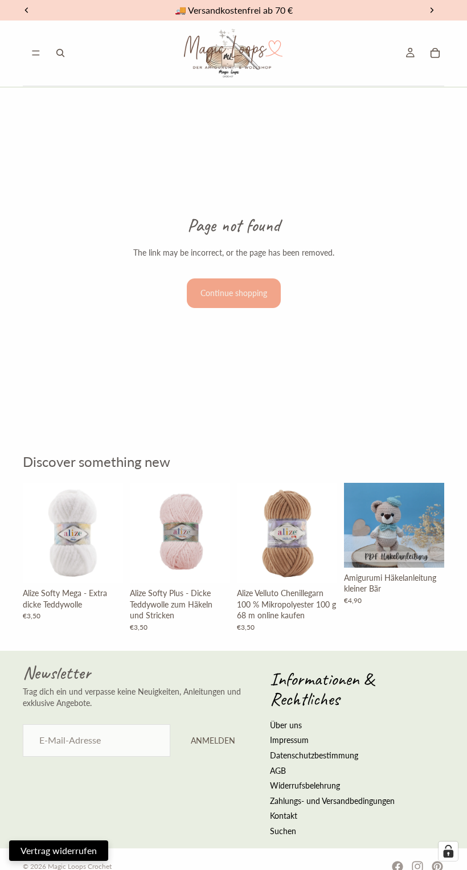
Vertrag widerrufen (59, 850)
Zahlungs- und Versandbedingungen (332, 800)
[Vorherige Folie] (249, 532)
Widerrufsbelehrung (305, 785)
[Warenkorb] (435, 52)
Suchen (283, 831)
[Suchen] (60, 52)
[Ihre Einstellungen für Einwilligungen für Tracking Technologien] (448, 851)
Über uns (286, 724)
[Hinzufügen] (426, 550)
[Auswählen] (105, 565)
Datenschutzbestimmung (314, 755)
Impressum (289, 740)
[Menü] (36, 53)
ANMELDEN (213, 740)
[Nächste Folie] (324, 532)
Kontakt (283, 815)
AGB (278, 770)
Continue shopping (233, 293)
